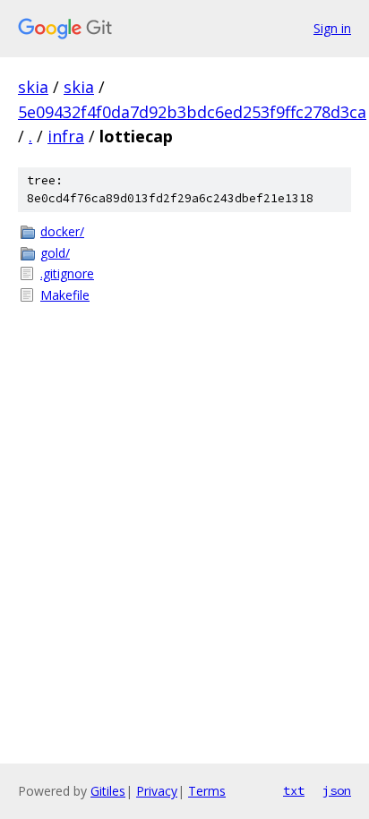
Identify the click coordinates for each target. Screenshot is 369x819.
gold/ (55, 252)
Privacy (156, 790)
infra (65, 136)
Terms (207, 790)
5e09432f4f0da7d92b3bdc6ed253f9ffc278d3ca (192, 112)
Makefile (65, 294)
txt (294, 790)
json (336, 790)
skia (33, 87)
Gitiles (107, 790)
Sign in (332, 28)
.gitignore (67, 273)
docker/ (62, 231)
